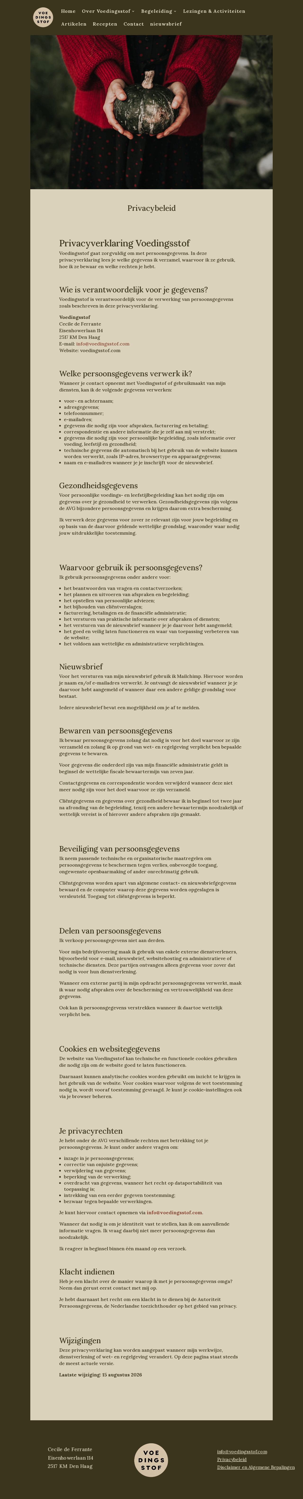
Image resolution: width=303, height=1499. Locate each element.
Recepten (105, 24)
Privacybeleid (232, 1459)
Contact (134, 24)
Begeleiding (156, 11)
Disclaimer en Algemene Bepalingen (256, 1467)
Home (68, 11)
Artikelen (74, 24)
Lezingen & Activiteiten (214, 11)
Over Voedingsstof (106, 11)
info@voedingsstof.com (102, 344)
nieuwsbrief (166, 24)
